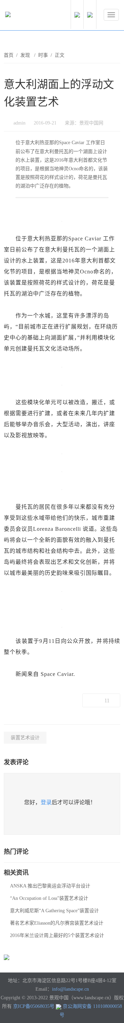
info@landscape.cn (70, 989)
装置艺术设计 (25, 737)
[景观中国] (29, 16)
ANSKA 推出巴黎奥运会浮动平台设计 (50, 886)
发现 (25, 55)
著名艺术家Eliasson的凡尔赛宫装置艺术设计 (56, 923)
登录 (46, 802)
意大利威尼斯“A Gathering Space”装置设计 (54, 910)
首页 (8, 55)
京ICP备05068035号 (33, 1006)
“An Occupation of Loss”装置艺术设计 (49, 898)
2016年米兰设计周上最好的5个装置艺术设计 (57, 935)
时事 (43, 55)
